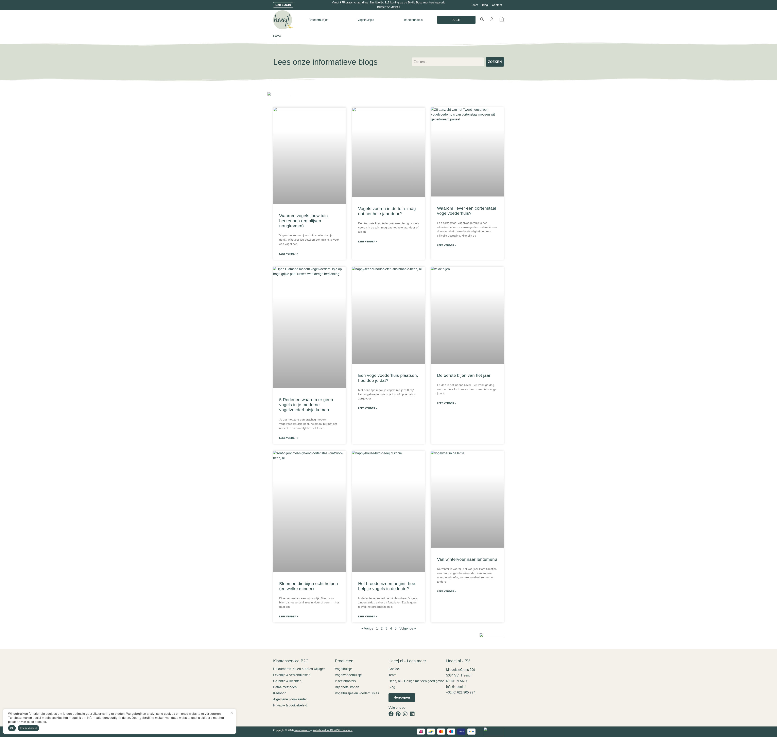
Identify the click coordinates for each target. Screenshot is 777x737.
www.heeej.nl (302, 730)
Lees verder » (288, 253)
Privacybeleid (28, 728)
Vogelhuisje (343, 669)
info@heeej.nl (456, 686)
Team (474, 4)
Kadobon (279, 693)
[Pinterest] (398, 713)
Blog (485, 4)
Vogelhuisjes (366, 19)
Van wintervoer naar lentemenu (467, 559)
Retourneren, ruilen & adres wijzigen (299, 669)
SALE (456, 19)
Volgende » (407, 628)
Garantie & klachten (287, 681)
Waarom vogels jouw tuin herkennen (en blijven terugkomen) (303, 220)
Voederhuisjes (319, 19)
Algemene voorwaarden (290, 699)
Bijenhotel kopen (347, 687)
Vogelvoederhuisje (348, 675)
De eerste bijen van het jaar (463, 375)
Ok (12, 728)
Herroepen (402, 697)
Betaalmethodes (285, 687)
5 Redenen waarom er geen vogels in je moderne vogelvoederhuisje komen (306, 404)
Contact (497, 4)
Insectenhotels (413, 19)
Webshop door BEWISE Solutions (332, 730)
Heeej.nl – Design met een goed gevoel (416, 681)
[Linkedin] (412, 713)
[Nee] (231, 712)
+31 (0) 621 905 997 (460, 692)
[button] (482, 19)
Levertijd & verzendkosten (291, 675)
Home (277, 35)
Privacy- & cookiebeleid (290, 705)
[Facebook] (391, 713)
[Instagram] (405, 713)
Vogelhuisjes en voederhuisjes (357, 693)
